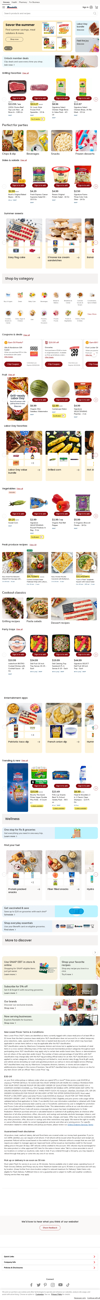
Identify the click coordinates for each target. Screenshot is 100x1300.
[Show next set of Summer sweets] (96, 243)
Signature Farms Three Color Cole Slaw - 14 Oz (80, 197)
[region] (50, 1295)
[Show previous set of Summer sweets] (4, 243)
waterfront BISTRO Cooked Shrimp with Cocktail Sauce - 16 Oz (16, 667)
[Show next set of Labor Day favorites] (96, 455)
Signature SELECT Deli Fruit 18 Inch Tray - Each (81, 666)
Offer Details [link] (8, 357)
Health (14, 2)
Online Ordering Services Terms (80, 1124)
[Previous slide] (6, 48)
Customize (40, 1294)
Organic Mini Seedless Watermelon (39, 410)
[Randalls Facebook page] (32, 1284)
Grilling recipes (11, 621)
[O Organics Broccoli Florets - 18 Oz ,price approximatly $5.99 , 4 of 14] (83, 516)
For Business (34, 2)
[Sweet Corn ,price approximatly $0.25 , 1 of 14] (17, 516)
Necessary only (80, 1298)
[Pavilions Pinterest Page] (45, 1284)
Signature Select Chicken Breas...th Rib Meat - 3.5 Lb (83, 109)
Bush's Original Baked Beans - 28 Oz (17, 195)
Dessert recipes (60, 622)
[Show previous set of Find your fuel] (4, 874)
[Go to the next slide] (94, 354)
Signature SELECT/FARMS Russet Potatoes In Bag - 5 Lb (38, 526)
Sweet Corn (13, 523)
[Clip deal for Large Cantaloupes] (67, 28)
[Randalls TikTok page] (68, 1284)
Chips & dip (9, 153)
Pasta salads (34, 621)
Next (94, 567)
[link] (9, 65)
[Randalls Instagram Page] (52, 1284)
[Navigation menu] (3, 7)
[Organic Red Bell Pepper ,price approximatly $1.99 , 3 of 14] (61, 516)
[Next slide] (10, 48)
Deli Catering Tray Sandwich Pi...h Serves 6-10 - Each (60, 666)
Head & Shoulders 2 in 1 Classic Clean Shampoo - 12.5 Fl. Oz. (82, 798)
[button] (88, 7)
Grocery (6, 2)
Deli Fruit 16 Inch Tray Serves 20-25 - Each (38, 666)
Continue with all (93, 1298)
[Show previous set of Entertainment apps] (4, 727)
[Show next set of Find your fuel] (96, 874)
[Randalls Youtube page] (60, 1284)
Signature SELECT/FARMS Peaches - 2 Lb (80, 411)
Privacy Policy (56, 1294)
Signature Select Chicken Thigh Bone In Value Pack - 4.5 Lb (60, 111)
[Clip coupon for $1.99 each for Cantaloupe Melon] (63, 415)
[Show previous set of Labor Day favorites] (4, 455)
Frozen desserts (85, 153)
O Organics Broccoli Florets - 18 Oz (82, 524)
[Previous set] (4, 99)
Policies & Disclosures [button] (13, 1267)
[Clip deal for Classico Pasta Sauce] (67, 42)
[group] (37, 36)
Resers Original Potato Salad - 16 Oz (60, 195)
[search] (94, 13)
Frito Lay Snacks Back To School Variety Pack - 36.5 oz (59, 798)
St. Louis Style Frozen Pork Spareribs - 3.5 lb (37, 109)
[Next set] (96, 99)
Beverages (33, 153)
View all (25, 73)
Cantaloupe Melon (59, 409)
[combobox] (50, 13)
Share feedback (50, 1227)
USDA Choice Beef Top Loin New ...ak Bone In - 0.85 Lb (16, 109)
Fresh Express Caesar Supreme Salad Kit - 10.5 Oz (39, 197)
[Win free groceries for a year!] (17, 787)
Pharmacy (23, 2)
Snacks (55, 153)
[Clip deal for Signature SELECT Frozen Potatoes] (52, 42)
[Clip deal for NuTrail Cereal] (52, 28)
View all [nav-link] (33, 545)
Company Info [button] (10, 1262)
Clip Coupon (13, 364)
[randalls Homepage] (12, 7)
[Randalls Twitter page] (38, 1284)
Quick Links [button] (9, 1256)
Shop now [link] (14, 39)
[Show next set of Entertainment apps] (96, 727)
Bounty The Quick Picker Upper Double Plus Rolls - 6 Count (38, 797)
